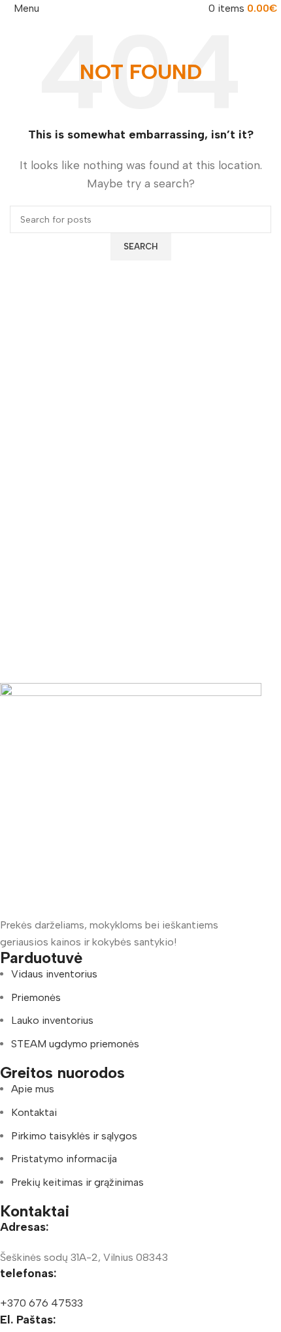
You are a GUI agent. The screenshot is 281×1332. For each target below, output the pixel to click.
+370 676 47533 (41, 1303)
